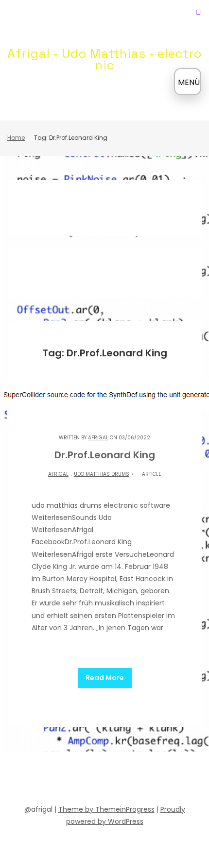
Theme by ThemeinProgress (106, 809)
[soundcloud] (61, 780)
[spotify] (78, 780)
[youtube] (96, 780)
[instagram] (131, 780)
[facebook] (43, 780)
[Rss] (166, 780)
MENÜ (189, 82)
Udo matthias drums (101, 474)
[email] (148, 780)
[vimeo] (113, 780)
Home (16, 138)
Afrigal (98, 437)
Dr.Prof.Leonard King (104, 455)
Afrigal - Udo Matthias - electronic (104, 59)
